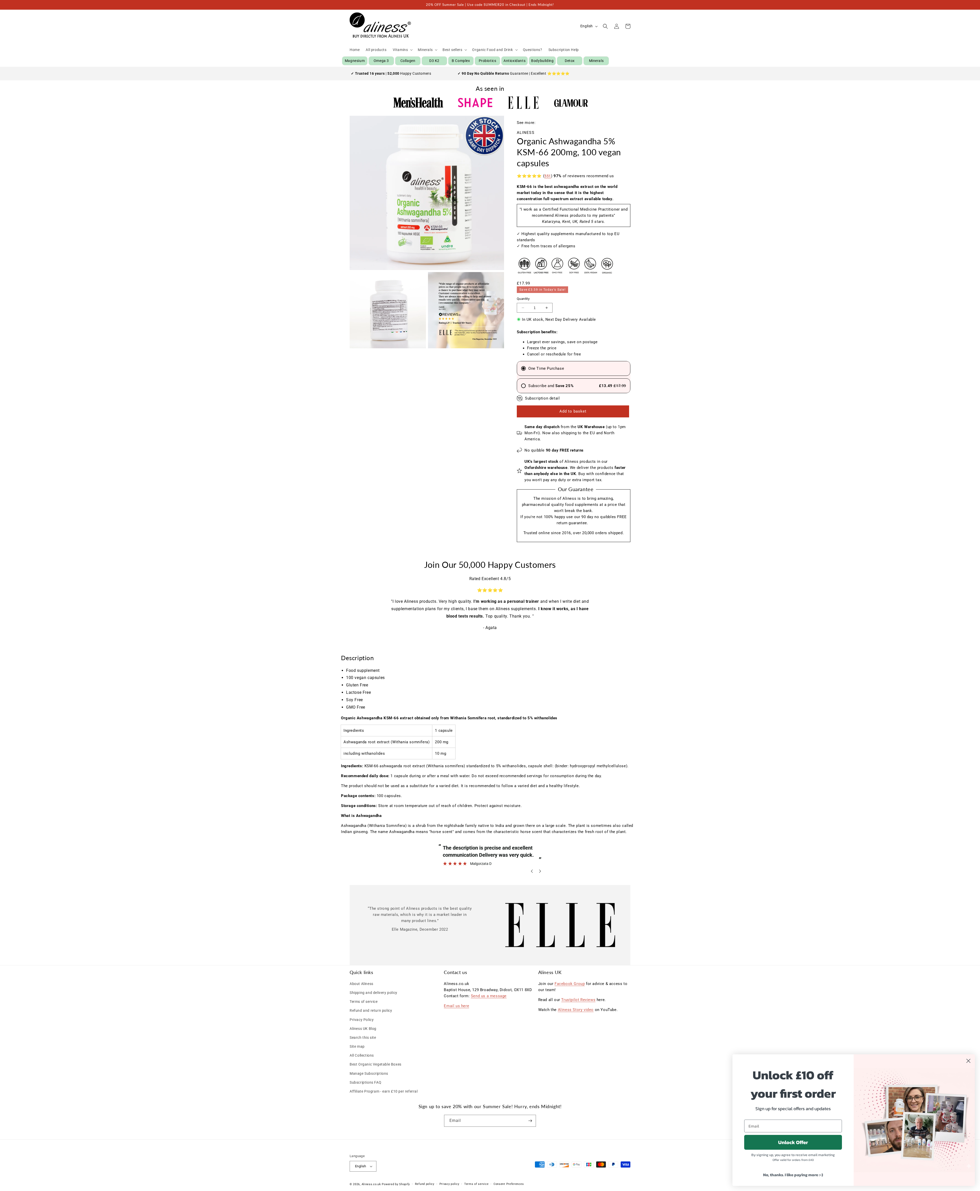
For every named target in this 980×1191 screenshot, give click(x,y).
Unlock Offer (793, 1142)
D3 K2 (434, 61)
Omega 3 (381, 61)
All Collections (362, 1055)
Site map (357, 1046)
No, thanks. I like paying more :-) (793, 1175)
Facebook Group (570, 983)
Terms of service (364, 1002)
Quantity (523, 299)
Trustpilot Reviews (578, 999)
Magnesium (355, 61)
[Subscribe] (530, 1121)
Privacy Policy (362, 1020)
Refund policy (424, 1184)
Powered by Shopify (396, 1184)
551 (547, 176)
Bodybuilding (542, 61)
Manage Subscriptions (369, 1073)
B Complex (461, 61)
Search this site (363, 1037)
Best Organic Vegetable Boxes (375, 1064)
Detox (570, 61)
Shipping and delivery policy (373, 993)
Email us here (456, 1006)
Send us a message (489, 996)
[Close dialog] (968, 1060)
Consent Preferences (509, 1184)
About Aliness (361, 984)
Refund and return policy (371, 1010)
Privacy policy (449, 1184)
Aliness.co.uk (371, 1184)
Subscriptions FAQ (365, 1082)
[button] (402, 49)
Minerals (596, 61)
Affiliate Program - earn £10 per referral (384, 1091)
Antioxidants (514, 61)
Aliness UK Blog (363, 1029)
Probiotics (487, 61)
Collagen (407, 61)
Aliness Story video (576, 1009)
